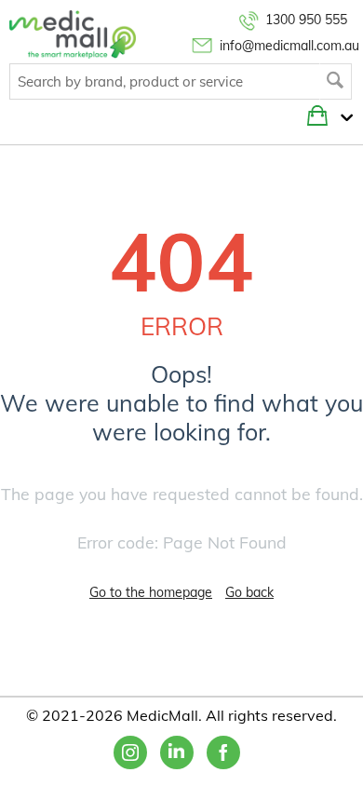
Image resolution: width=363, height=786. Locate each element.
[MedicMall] (72, 33)
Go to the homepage (150, 592)
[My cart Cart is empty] (342, 118)
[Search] (335, 81)
